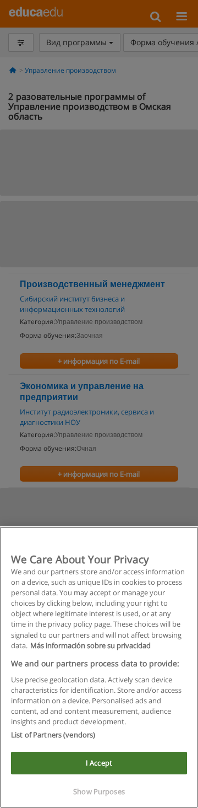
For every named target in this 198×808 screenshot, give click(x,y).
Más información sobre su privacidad (90, 645)
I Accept (99, 763)
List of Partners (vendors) (53, 735)
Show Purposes (99, 791)
